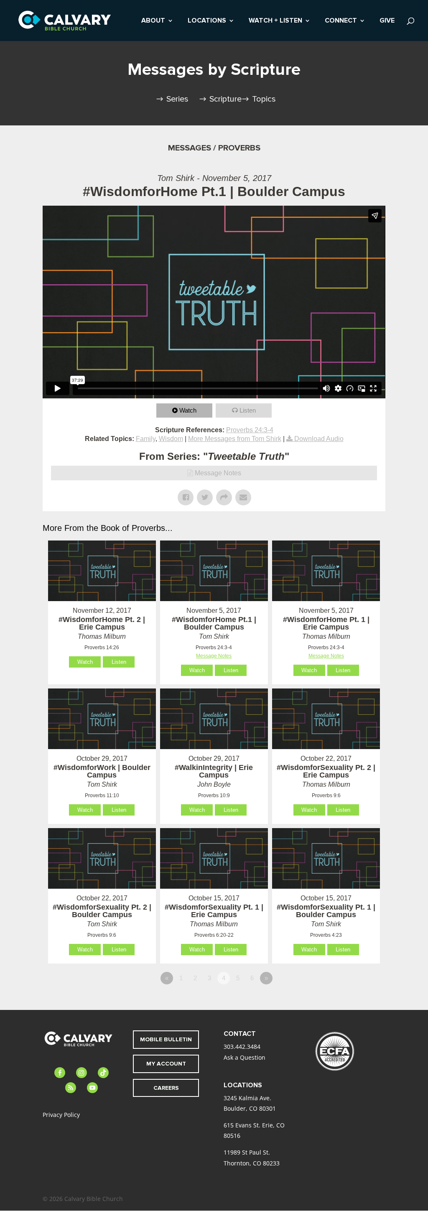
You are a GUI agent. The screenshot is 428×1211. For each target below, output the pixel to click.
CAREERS (166, 1087)
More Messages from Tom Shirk (234, 438)
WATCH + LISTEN (275, 21)
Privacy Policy (61, 1115)
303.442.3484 (242, 1046)
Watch (187, 410)
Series (177, 99)
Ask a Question (244, 1057)
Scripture (225, 99)
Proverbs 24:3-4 (249, 429)
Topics (264, 99)
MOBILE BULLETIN (166, 1039)
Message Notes (218, 473)
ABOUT (153, 21)
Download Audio (319, 438)
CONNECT (341, 21)
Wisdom (171, 438)
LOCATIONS (207, 21)
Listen (247, 410)
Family (145, 438)
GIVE (387, 21)
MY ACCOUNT (166, 1063)
